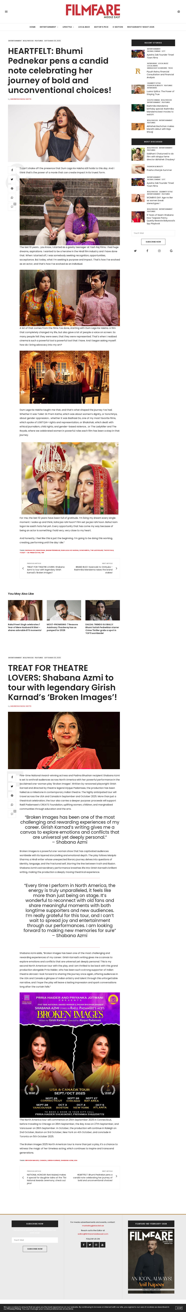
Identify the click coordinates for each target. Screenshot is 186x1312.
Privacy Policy (14, 1308)
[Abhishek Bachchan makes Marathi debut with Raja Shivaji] (139, 126)
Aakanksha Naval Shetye (20, 99)
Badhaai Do (30, 550)
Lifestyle (67, 27)
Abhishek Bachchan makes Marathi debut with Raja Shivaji (160, 129)
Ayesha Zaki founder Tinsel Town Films (160, 56)
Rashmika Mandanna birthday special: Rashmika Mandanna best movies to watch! (160, 110)
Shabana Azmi (67, 1160)
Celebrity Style (154, 83)
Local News (152, 65)
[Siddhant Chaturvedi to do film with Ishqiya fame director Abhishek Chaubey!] (139, 154)
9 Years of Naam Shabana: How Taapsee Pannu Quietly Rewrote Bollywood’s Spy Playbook (161, 219)
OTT (163, 51)
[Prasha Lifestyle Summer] (139, 169)
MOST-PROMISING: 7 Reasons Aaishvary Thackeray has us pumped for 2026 (62, 627)
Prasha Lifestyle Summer (159, 170)
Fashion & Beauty (155, 85)
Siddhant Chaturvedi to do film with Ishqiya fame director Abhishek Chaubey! (161, 156)
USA (75, 1160)
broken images (32, 1160)
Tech (170, 68)
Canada (43, 1160)
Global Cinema (153, 51)
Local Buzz (84, 27)
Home (32, 27)
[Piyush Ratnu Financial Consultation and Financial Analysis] (139, 70)
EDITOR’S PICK (101, 27)
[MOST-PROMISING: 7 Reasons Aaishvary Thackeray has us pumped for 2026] (64, 610)
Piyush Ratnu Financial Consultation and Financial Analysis (160, 74)
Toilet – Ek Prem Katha (30, 552)
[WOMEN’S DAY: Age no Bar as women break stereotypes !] (139, 198)
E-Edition (118, 27)
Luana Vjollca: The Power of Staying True (160, 93)
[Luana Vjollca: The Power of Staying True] (139, 89)
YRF (42, 552)
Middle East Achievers (157, 68)
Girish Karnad (53, 1160)
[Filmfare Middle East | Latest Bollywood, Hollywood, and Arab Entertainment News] (93, 11)
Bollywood (28, 41)
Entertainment (48, 27)
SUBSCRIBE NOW (153, 242)
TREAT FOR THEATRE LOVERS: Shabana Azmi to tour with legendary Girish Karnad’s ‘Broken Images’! (62, 682)
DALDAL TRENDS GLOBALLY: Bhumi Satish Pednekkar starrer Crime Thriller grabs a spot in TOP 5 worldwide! (102, 629)
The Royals (109, 550)
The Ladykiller (96, 550)
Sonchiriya (84, 550)
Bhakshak (40, 550)
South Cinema (153, 100)
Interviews (152, 63)
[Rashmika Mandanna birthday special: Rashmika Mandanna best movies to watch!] (139, 107)
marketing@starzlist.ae (93, 1225)
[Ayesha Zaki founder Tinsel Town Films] (139, 54)
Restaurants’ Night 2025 (140, 27)
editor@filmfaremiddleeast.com (93, 1234)
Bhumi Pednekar (53, 550)
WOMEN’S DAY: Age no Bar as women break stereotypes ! (160, 200)
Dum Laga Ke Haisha (70, 550)
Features (39, 41)
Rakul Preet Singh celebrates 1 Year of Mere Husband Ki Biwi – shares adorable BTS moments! (24, 627)
